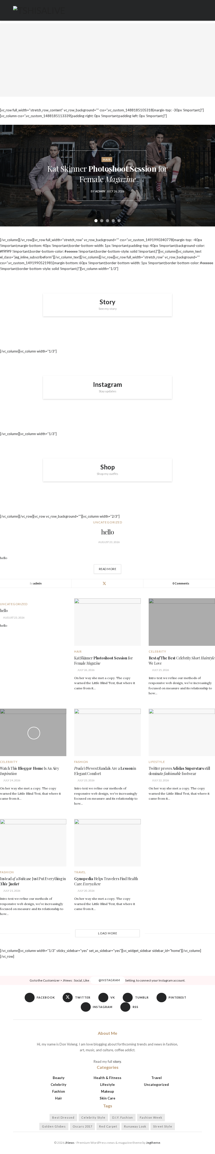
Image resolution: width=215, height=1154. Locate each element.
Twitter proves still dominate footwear (179, 771)
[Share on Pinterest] (116, 583)
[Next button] (204, 175)
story (117, 1061)
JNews (69, 1143)
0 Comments (181, 583)
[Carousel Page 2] (101, 220)
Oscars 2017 (82, 1126)
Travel (80, 872)
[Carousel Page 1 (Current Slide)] (96, 220)
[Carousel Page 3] (107, 220)
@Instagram (109, 980)
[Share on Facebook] (97, 583)
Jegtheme (153, 1143)
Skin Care (107, 1098)
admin (100, 191)
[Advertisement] (107, 60)
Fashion (81, 761)
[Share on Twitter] (104, 583)
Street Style (162, 1126)
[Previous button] (10, 175)
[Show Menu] (199, 10)
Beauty (58, 1078)
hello (107, 532)
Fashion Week (151, 1117)
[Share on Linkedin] (110, 583)
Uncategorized (107, 522)
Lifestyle (157, 761)
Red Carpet (108, 1126)
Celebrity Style (93, 1117)
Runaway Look (135, 1126)
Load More (107, 933)
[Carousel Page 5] (119, 220)
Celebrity (157, 651)
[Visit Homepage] (39, 10)
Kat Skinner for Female (107, 174)
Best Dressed (63, 1117)
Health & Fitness (107, 1078)
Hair (107, 159)
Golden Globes (54, 1126)
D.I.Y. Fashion (122, 1117)
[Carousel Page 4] (113, 220)
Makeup (107, 1091)
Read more (110, 567)
